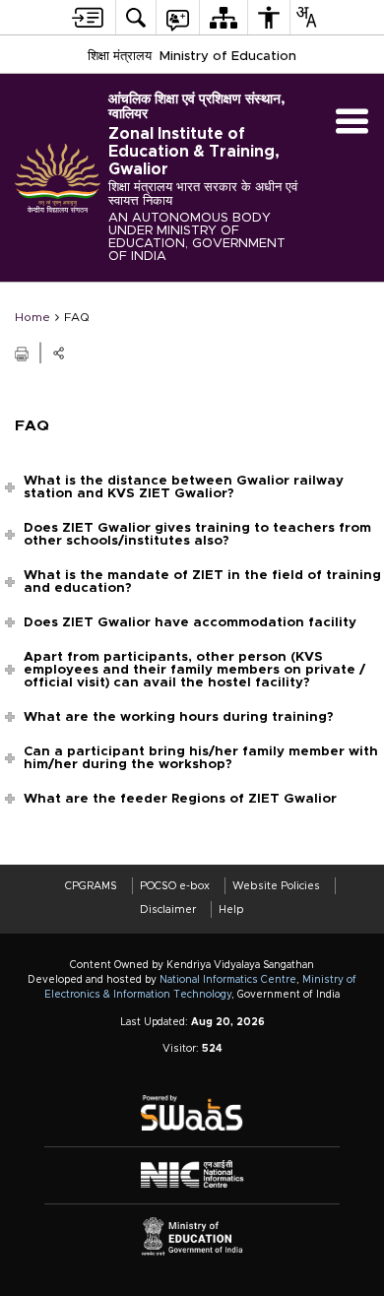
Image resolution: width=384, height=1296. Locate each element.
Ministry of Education (228, 56)
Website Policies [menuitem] (276, 885)
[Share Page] (59, 353)
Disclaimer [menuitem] (168, 909)
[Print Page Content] (23, 351)
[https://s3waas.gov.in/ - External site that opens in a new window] (192, 1112)
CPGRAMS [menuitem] (91, 885)
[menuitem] (87, 17)
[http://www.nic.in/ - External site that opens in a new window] (192, 1174)
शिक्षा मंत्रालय (120, 56)
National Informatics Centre (228, 980)
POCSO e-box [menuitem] (175, 885)
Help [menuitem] (231, 909)
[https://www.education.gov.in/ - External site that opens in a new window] (192, 1236)
